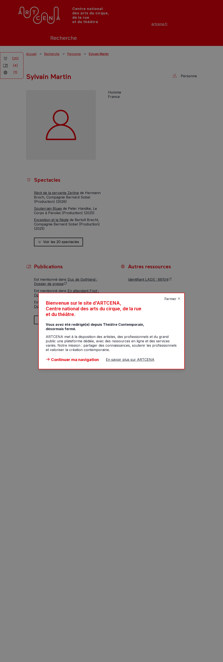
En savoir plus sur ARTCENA (130, 359)
